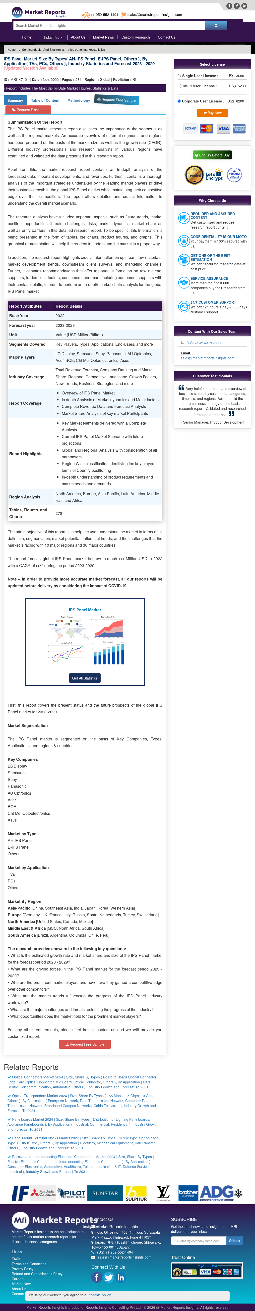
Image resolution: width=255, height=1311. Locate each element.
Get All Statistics (85, 678)
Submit (234, 1240)
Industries (51, 37)
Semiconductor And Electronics (42, 49)
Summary (15, 100)
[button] (183, 405)
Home (26, 37)
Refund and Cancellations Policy (37, 1273)
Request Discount (30, 109)
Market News (103, 37)
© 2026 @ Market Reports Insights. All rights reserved (186, 1307)
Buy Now (214, 112)
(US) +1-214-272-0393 (204, 342)
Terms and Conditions (29, 1263)
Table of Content (45, 100)
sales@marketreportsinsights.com (155, 14)
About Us (78, 37)
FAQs (16, 1258)
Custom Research (136, 37)
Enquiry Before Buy (214, 154)
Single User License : (201, 75)
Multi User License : (201, 85)
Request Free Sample (118, 99)
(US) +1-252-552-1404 (115, 1252)
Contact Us (166, 37)
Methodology (78, 100)
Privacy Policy (22, 1268)
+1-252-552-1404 (104, 14)
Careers (18, 1278)
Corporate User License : (203, 100)
